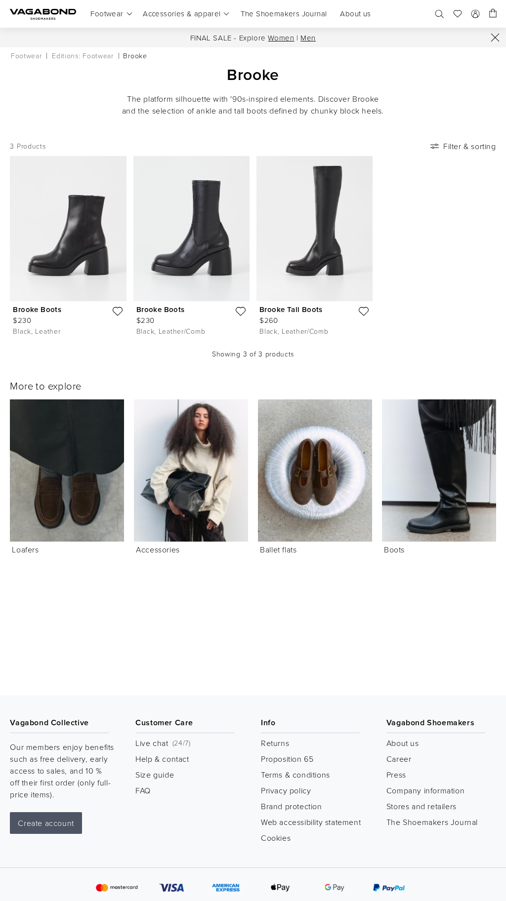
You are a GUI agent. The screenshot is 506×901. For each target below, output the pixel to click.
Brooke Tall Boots (291, 309)
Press (396, 774)
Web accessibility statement (311, 822)
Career (399, 758)
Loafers (25, 549)
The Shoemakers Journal (432, 822)
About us (402, 743)
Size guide (154, 774)
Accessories (158, 549)
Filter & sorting (469, 146)
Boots (394, 549)
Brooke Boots (37, 309)
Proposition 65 (287, 758)
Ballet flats (278, 549)
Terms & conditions (295, 774)
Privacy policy (286, 790)
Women (281, 38)
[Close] (495, 37)
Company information (425, 790)
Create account (46, 823)
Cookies (276, 837)
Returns (275, 743)
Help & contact (162, 758)
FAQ (143, 790)
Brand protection (291, 806)
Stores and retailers (421, 806)
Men (308, 38)
